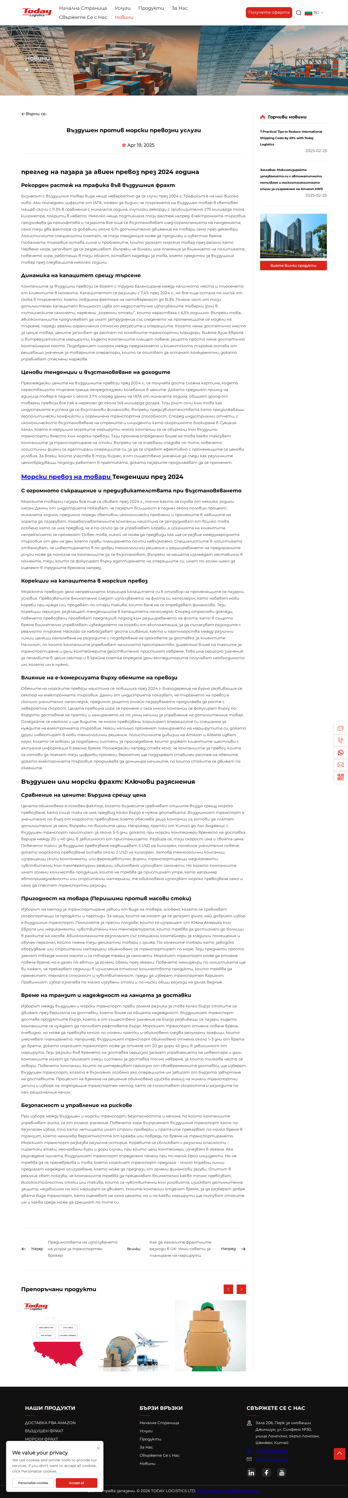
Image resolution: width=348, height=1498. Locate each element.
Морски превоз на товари (66, 476)
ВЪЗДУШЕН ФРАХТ (44, 1430)
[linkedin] (251, 1472)
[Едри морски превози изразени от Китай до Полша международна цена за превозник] (56, 1335)
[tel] (340, 740)
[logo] (37, 12)
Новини (124, 17)
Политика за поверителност (229, 1490)
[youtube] (281, 1472)
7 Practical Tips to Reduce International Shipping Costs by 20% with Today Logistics (291, 138)
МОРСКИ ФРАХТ (41, 1439)
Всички (133, 1249)
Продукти (151, 8)
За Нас (180, 8)
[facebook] (266, 1472)
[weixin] (340, 777)
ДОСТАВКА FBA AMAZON (50, 1422)
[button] (228, 1289)
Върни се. (36, 113)
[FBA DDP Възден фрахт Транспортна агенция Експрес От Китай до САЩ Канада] (133, 1335)
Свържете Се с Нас (83, 17)
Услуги (123, 8)
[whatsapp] (340, 753)
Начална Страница (83, 8)
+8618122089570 (272, 1451)
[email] (340, 765)
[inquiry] (340, 728)
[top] (339, 1454)
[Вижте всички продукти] (293, 236)
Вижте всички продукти (293, 265)
